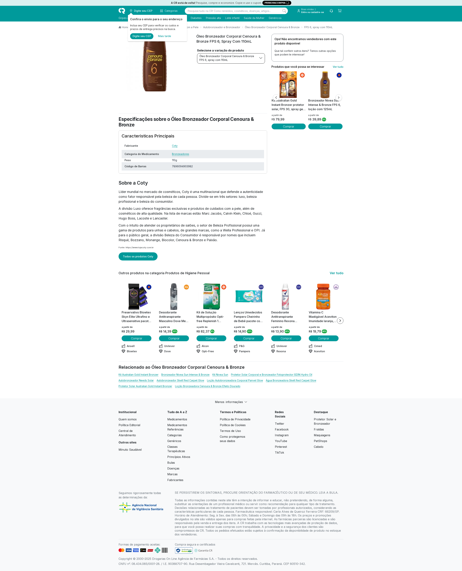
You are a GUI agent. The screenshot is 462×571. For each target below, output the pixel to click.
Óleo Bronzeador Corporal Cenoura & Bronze (272, 27)
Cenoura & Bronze (189, 240)
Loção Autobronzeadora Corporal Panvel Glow (235, 380)
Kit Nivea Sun (220, 374)
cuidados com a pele (225, 208)
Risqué (124, 240)
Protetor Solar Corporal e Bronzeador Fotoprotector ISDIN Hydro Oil (271, 374)
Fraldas (319, 429)
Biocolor (168, 240)
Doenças (173, 468)
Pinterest (281, 447)
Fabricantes (175, 480)
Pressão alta (213, 18)
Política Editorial (129, 425)
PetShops (320, 441)
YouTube (281, 441)
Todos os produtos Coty (138, 256)
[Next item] (340, 320)
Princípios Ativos (178, 457)
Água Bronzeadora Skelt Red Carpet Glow (291, 380)
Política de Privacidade (235, 419)
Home (125, 27)
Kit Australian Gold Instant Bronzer (138, 374)
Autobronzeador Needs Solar (136, 380)
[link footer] (184, 550)
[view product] (288, 84)
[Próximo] (338, 97)
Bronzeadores (180, 154)
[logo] (122, 11)
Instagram (282, 435)
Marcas (172, 474)
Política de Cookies (233, 425)
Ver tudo (338, 66)
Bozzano (137, 240)
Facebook (282, 429)
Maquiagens (322, 435)
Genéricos (275, 18)
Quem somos (128, 419)
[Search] (284, 10)
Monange (153, 240)
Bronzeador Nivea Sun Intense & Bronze (185, 374)
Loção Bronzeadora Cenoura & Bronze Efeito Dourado (207, 386)
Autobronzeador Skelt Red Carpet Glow (180, 380)
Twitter (279, 423)
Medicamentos (177, 419)
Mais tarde (164, 36)
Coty (175, 145)
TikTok (279, 452)
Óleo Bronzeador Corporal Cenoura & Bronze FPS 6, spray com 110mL (226, 58)
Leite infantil (232, 18)
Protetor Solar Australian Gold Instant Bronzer (145, 386)
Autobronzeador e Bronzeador (221, 27)
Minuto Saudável (130, 449)
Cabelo (318, 447)
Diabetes (196, 18)
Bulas (171, 462)
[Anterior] (276, 97)
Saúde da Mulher (254, 18)
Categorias (174, 435)
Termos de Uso (230, 431)
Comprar (288, 126)
